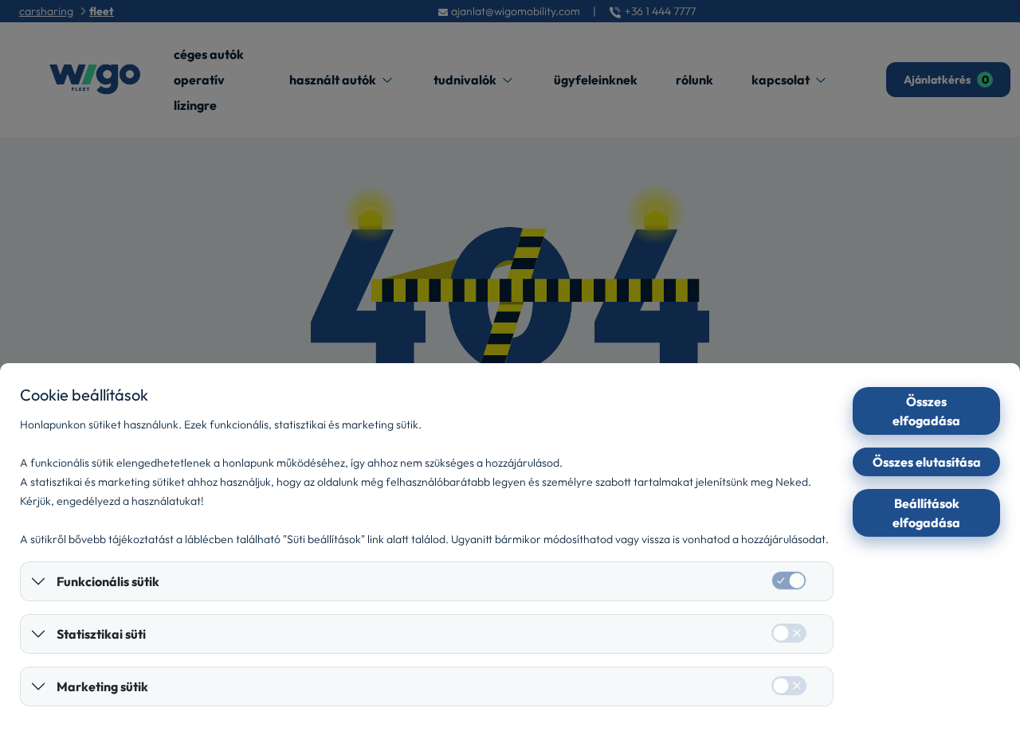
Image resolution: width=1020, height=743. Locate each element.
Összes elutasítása (927, 462)
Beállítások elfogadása (926, 512)
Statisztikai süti (101, 634)
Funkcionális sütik (108, 581)
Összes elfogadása (926, 410)
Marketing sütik (102, 686)
